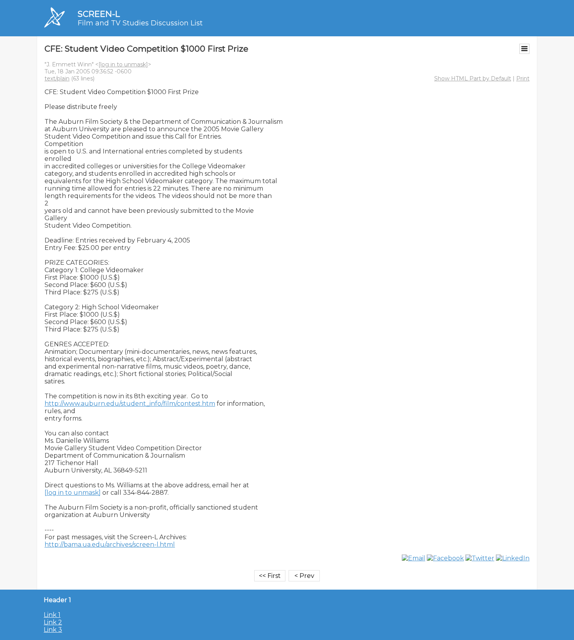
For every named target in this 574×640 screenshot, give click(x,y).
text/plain (57, 78)
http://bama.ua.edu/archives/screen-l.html (110, 544)
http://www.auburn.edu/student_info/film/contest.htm (130, 403)
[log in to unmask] (123, 64)
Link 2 (53, 622)
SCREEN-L (99, 14)
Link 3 (53, 629)
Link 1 (52, 615)
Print (522, 78)
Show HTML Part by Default (472, 78)
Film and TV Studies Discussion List (140, 23)
